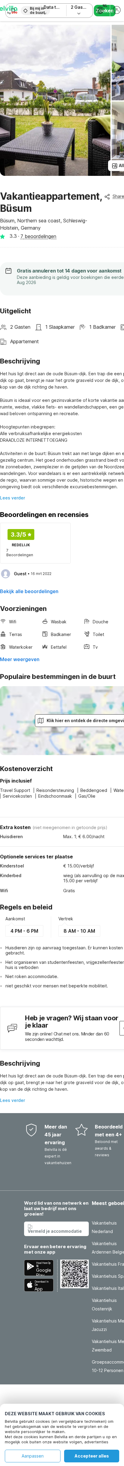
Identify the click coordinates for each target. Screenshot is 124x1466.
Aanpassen (33, 1455)
